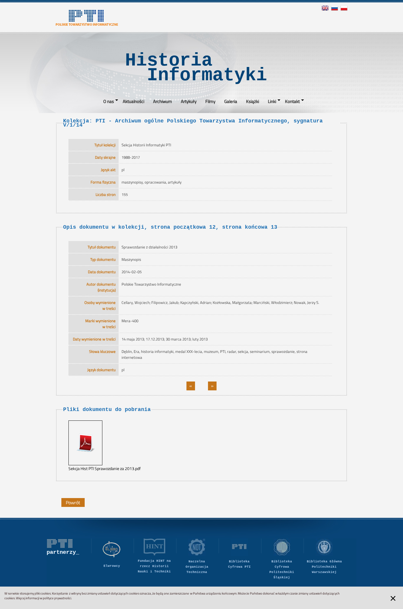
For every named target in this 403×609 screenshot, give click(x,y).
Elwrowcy (112, 566)
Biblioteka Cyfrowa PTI (239, 564)
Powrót (73, 502)
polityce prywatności (57, 598)
